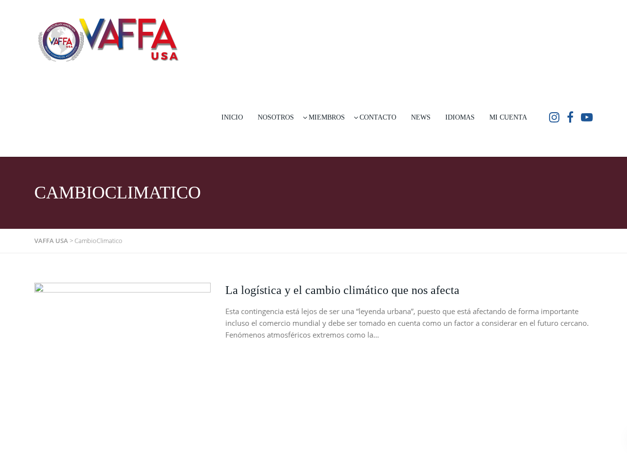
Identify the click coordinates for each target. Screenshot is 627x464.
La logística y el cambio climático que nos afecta (342, 290)
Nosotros (276, 117)
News (421, 117)
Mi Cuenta (508, 117)
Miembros (327, 117)
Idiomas (460, 117)
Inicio (232, 117)
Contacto (378, 117)
